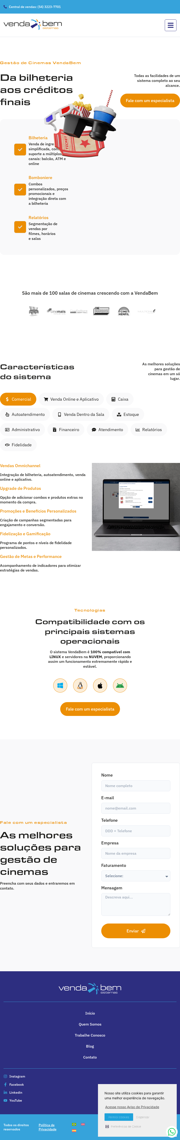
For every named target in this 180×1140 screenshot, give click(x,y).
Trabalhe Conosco (90, 1035)
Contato (90, 1057)
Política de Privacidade (47, 1127)
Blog (90, 1046)
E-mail (107, 797)
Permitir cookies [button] (119, 1117)
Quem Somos (90, 1024)
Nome (107, 775)
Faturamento (113, 865)
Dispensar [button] (142, 1117)
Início (90, 1013)
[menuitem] (74, 1124)
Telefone (109, 820)
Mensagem (111, 888)
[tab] (18, 399)
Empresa (110, 843)
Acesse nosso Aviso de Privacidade (132, 1107)
